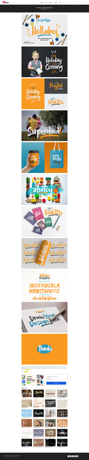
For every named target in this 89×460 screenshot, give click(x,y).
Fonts (46, 2)
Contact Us (16, 456)
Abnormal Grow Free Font (25, 417)
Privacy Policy (7, 456)
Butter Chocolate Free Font (61, 427)
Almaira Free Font (48, 447)
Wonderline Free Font (25, 437)
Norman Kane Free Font (49, 407)
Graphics (50, 2)
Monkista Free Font (25, 407)
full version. (28, 369)
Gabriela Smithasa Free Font (37, 447)
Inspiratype (26, 371)
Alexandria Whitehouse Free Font (62, 417)
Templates (55, 2)
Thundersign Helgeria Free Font (26, 427)
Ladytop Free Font (48, 427)
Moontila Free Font (36, 437)
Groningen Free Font (60, 437)
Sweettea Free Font (48, 417)
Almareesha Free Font (60, 447)
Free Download (56, 383)
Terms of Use (12, 456)
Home (3, 456)
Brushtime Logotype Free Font (50, 437)
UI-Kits (60, 2)
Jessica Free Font (36, 407)
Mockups (41, 2)
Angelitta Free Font (36, 417)
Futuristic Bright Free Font (37, 427)
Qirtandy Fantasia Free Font (61, 407)
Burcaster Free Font (25, 447)
